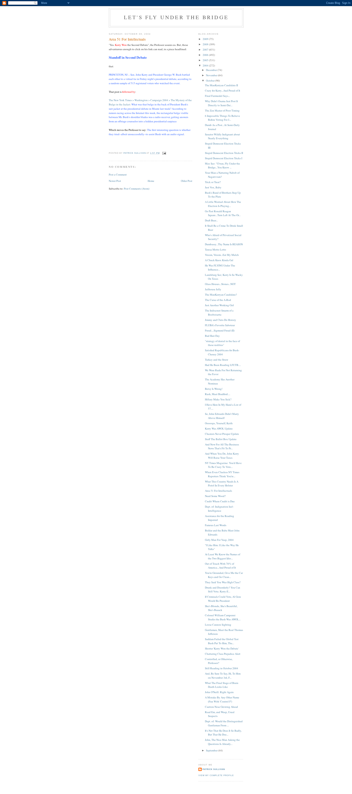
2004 (206, 65)
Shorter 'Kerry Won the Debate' (222, 648)
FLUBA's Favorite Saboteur (220, 325)
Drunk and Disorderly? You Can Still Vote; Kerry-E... (222, 589)
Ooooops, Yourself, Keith (219, 423)
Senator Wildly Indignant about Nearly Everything (222, 136)
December (212, 70)
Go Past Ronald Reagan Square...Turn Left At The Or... (223, 213)
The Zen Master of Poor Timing (222, 110)
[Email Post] (164, 153)
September (212, 750)
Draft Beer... (211, 220)
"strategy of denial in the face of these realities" (222, 343)
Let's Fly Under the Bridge (176, 17)
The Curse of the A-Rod (218, 300)
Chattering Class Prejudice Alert (222, 654)
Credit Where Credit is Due (220, 501)
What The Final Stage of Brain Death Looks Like (221, 685)
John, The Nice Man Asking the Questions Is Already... (222, 742)
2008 (206, 44)
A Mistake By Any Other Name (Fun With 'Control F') (222, 699)
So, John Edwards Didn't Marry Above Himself (222, 416)
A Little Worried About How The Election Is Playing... (223, 204)
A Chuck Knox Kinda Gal (219, 260)
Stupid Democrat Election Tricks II (224, 153)
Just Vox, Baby (213, 187)
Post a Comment (118, 174)
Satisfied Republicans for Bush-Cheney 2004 (222, 352)
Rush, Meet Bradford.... (217, 394)
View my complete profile (216, 775)
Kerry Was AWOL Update (219, 428)
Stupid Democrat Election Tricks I (223, 158)
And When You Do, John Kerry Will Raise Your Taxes (222, 455)
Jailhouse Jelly (213, 289)
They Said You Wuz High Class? (223, 582)
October (210, 80)
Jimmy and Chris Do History (220, 320)
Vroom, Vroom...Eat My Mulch (222, 255)
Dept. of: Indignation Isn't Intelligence (219, 508)
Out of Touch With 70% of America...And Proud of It (220, 566)
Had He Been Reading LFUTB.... (223, 365)
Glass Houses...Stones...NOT (220, 284)
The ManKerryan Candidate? (221, 294)
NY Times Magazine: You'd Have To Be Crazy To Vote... (223, 465)
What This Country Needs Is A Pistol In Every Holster (221, 483)
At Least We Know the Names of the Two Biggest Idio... (222, 556)
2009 (206, 39)
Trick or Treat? (213, 182)
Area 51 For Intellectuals (218, 491)
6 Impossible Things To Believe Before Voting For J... (222, 118)
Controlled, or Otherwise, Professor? (219, 661)
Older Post (186, 181)
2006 (206, 55)
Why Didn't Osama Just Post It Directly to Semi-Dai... (221, 103)
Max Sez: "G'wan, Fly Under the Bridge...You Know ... (222, 165)
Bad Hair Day (212, 336)
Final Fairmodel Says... (217, 96)
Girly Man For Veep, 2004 (219, 540)
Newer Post (115, 181)
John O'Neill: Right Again (219, 692)
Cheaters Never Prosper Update (222, 434)
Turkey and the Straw (216, 359)
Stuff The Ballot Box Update (220, 439)
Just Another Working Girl (219, 305)
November (212, 75)
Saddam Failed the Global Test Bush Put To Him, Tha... (222, 641)
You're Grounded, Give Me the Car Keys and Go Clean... (224, 575)
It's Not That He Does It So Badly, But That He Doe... (223, 733)
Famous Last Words (215, 525)
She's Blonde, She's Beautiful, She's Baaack (221, 608)
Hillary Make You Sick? (218, 399)
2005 (206, 60)
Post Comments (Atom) (136, 188)
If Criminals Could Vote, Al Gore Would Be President (223, 599)
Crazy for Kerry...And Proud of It (222, 90)
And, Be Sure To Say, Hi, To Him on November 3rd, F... (223, 675)
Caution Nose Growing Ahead (221, 707)
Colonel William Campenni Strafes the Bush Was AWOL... (223, 617)
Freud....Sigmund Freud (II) (219, 330)
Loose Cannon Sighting (218, 624)
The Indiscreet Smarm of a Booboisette (219, 312)
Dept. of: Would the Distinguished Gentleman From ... (224, 723)
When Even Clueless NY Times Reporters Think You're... (222, 474)
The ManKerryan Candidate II (221, 85)
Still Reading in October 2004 (221, 668)
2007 (206, 49)
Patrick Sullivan (213, 769)
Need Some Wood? (215, 496)
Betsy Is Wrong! (213, 389)
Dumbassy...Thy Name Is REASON (224, 244)
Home (151, 181)
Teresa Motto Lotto (215, 249)
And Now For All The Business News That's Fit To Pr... (222, 446)
